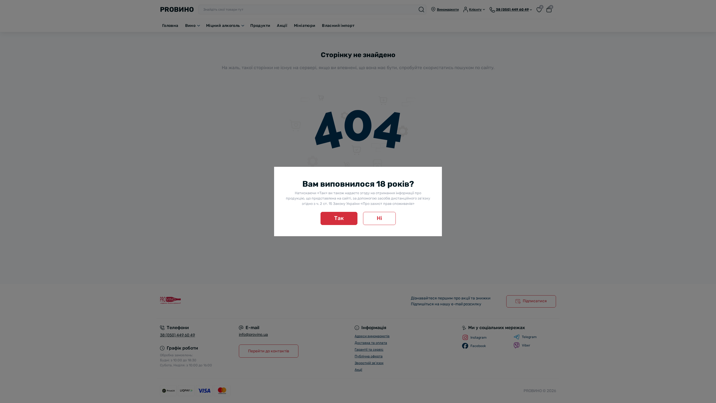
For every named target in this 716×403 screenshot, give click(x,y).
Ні (379, 218)
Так (339, 218)
